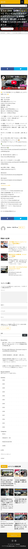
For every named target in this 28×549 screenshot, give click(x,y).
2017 (3, 415)
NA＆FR (18, 544)
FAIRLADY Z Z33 (6, 437)
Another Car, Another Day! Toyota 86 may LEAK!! (7, 525)
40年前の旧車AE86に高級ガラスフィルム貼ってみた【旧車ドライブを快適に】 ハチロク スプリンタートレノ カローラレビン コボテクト (14, 360)
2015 (3, 423)
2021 (3, 399)
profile (2, 450)
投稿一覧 (21, 227)
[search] (26, 6)
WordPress (23, 546)
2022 (3, 395)
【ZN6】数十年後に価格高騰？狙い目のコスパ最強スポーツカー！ (20, 500)
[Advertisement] (14, 49)
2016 (3, 419)
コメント (3, 290)
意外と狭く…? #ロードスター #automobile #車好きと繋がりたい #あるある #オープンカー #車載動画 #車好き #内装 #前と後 (14, 344)
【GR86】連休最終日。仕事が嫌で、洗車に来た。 (13, 355)
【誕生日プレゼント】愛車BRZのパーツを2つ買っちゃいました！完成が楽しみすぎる (20, 526)
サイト (2, 317)
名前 (2, 304)
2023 (3, 391)
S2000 (3, 445)
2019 (3, 407)
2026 (3, 380)
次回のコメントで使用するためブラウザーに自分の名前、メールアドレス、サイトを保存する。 (14, 325)
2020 (3, 403)
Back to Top (14, 535)
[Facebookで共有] (7, 68)
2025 (3, 384)
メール (3, 311)
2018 (3, 411)
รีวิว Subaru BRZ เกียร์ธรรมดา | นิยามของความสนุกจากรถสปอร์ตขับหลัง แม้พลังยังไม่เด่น (7, 482)
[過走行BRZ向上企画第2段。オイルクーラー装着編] (4, 257)
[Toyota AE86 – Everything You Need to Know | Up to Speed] (4, 269)
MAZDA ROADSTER (7, 441)
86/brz (11, 28)
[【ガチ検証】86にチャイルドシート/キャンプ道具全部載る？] (4, 244)
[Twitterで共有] (20, 68)
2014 (3, 427)
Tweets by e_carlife (5, 185)
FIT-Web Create (11, 546)
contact (2, 458)
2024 (3, 388)
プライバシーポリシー (6, 454)
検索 (2, 333)
